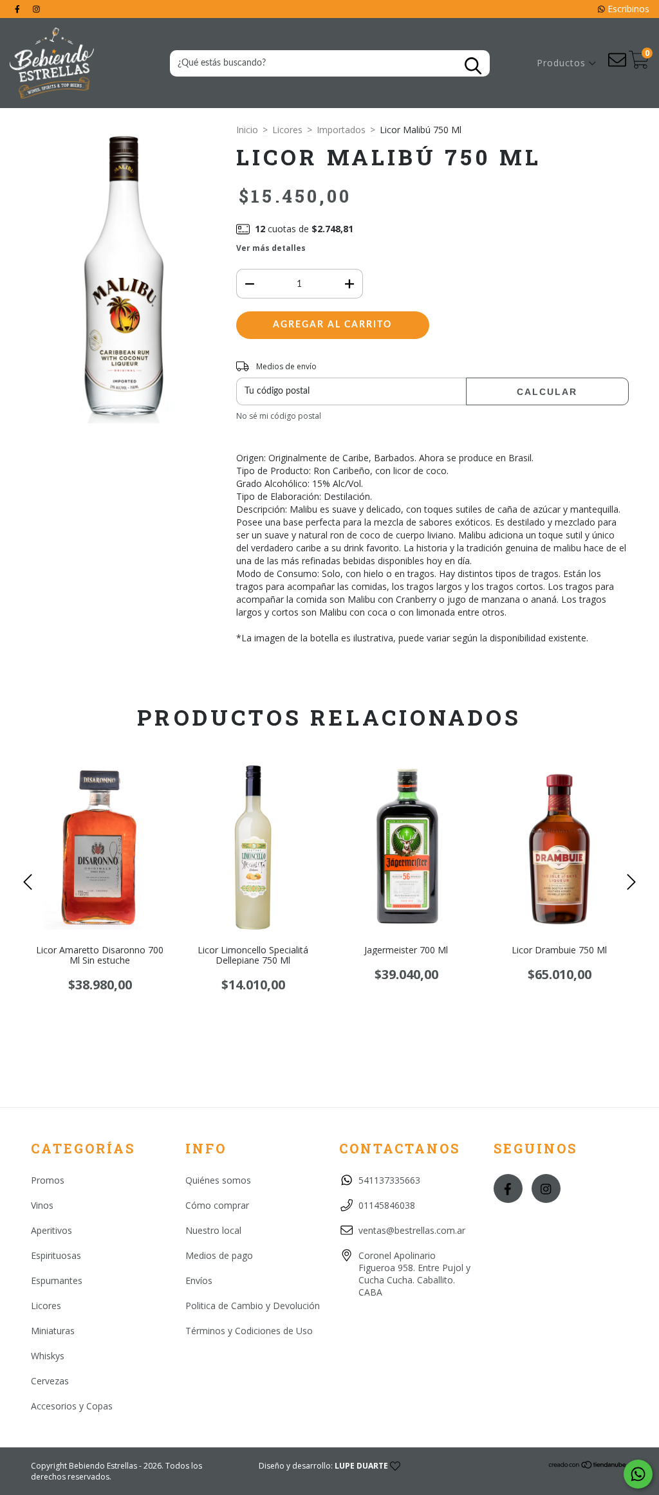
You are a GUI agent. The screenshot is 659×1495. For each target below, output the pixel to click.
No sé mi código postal (278, 415)
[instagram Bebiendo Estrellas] (36, 9)
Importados (341, 130)
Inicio (247, 130)
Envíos (198, 1280)
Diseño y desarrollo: (323, 1465)
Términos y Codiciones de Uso (249, 1331)
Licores (287, 130)
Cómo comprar (217, 1205)
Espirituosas (56, 1255)
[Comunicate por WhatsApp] (638, 1474)
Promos (47, 1180)
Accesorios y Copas (72, 1406)
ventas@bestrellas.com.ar (411, 1230)
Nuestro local (213, 1230)
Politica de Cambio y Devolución (252, 1305)
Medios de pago (219, 1255)
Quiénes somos (218, 1180)
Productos (563, 63)
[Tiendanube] (588, 1466)
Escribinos (627, 9)
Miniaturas (53, 1331)
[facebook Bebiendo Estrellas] (19, 9)
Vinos (42, 1205)
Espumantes (56, 1280)
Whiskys (47, 1356)
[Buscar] (473, 66)
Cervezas (50, 1381)
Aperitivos (51, 1230)
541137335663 (389, 1180)
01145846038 (386, 1205)
